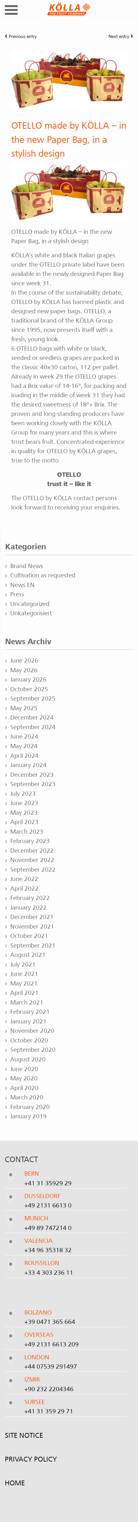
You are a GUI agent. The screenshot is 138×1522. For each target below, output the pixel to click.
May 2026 (24, 670)
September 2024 (33, 727)
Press (17, 594)
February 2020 (30, 1107)
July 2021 (23, 964)
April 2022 (24, 889)
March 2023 (26, 832)
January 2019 (28, 1116)
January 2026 (28, 679)
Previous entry (22, 36)
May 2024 (24, 746)
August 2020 (28, 1059)
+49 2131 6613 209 (51, 1344)
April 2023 (24, 822)
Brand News (26, 566)
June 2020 (24, 1069)
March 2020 (26, 1097)
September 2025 (33, 698)
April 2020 (24, 1088)
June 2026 (24, 661)
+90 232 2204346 (48, 1389)
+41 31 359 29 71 (48, 1411)
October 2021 (29, 936)
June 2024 (24, 736)
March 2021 (26, 1002)
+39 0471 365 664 (49, 1322)
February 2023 (30, 841)
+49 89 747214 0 (48, 1228)
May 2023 (24, 813)
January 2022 (28, 908)
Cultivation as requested (42, 575)
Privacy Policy (31, 1459)
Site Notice (24, 1435)
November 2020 (32, 1031)
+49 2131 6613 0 (48, 1205)
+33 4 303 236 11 (48, 1273)
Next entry (119, 36)
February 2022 (30, 898)
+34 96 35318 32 (48, 1250)
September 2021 (33, 945)
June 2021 (24, 974)
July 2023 (23, 794)
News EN (22, 585)
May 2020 (24, 1078)
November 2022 (32, 860)
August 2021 (28, 955)
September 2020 (33, 1050)
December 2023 (32, 775)
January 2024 (28, 765)
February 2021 (30, 1012)
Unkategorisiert (31, 613)
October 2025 (29, 689)
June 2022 (24, 879)
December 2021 (32, 917)
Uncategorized (29, 604)
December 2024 (32, 717)
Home (15, 1483)
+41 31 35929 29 (48, 1183)
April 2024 (24, 756)
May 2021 (24, 983)
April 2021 (24, 993)
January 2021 (28, 1021)
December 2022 (32, 851)
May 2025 (24, 708)
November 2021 (32, 927)
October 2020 (29, 1040)
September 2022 (33, 870)
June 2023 (24, 803)
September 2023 (33, 784)
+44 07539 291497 (50, 1367)
